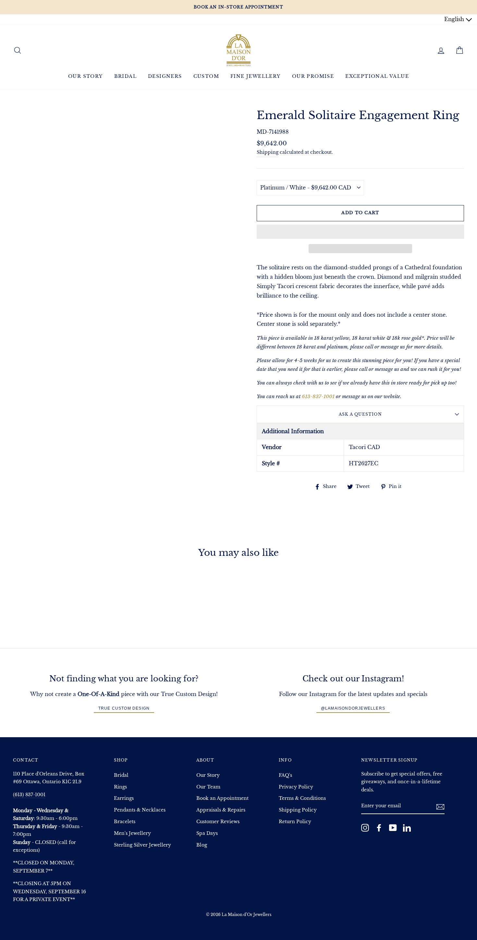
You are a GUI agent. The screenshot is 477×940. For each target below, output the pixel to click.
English (455, 19)
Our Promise (313, 76)
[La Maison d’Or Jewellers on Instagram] (365, 828)
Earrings (124, 798)
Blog (201, 845)
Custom (206, 76)
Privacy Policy (296, 787)
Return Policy (295, 821)
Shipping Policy (298, 810)
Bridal (125, 76)
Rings (120, 787)
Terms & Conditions (302, 798)
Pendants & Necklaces (139, 810)
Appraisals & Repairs (220, 810)
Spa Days (207, 833)
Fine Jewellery (255, 76)
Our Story (85, 76)
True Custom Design (124, 708)
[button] (360, 232)
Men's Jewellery (132, 833)
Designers (165, 76)
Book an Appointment (222, 798)
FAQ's (285, 775)
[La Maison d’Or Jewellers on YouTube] (393, 828)
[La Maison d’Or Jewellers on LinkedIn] (407, 828)
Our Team (208, 787)
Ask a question (360, 414)
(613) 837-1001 (29, 795)
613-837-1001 (318, 396)
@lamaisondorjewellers (353, 708)
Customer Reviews (217, 821)
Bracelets (124, 821)
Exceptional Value (377, 76)
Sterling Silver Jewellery (142, 845)
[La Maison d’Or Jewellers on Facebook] (379, 828)
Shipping (267, 152)
